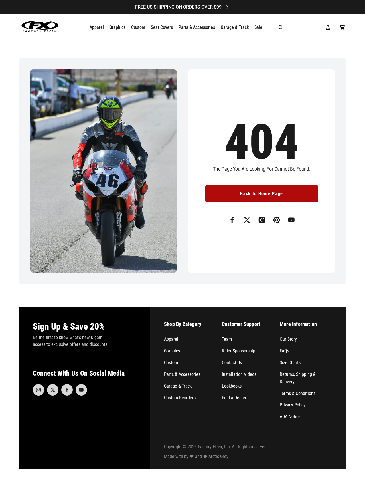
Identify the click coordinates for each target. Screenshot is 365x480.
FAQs (284, 351)
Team (227, 339)
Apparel (171, 339)
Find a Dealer (234, 397)
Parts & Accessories (182, 374)
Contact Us (232, 362)
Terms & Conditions (297, 393)
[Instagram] (38, 390)
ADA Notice (290, 416)
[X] (52, 390)
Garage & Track (178, 386)
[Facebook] (67, 390)
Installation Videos (239, 374)
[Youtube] (81, 390)
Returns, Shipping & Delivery (298, 378)
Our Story (288, 339)
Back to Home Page (261, 193)
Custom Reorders (180, 397)
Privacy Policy (292, 405)
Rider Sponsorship (238, 351)
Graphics (172, 351)
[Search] (281, 27)
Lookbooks (232, 386)
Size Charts (290, 362)
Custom (171, 362)
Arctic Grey (218, 456)
